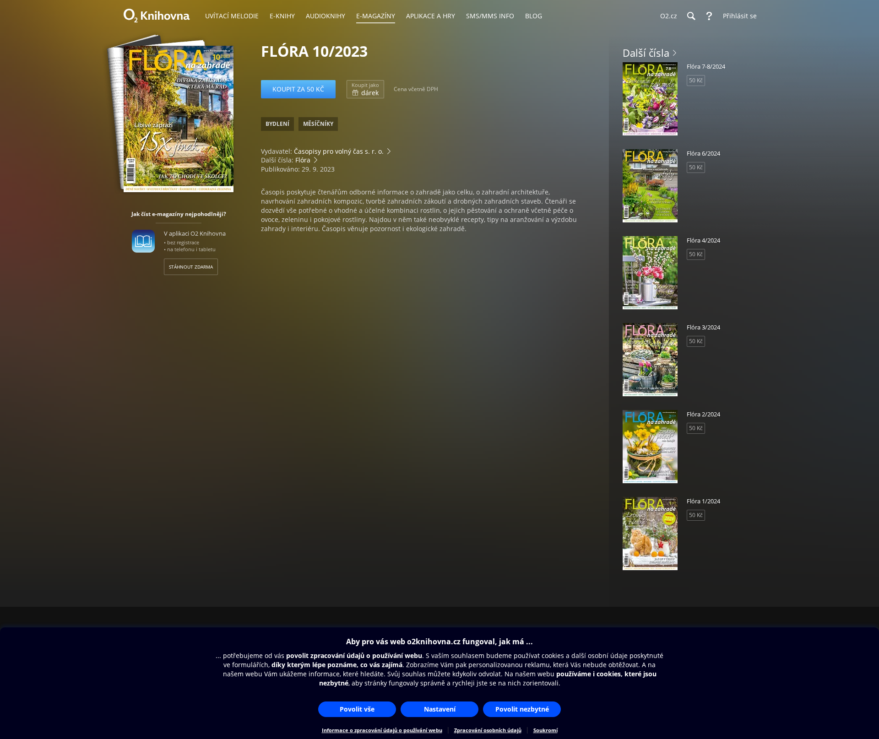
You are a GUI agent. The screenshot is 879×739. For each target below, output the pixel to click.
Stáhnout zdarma (191, 267)
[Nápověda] (709, 16)
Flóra (302, 160)
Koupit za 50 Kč (298, 89)
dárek (365, 89)
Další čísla (646, 52)
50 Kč (696, 80)
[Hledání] (691, 16)
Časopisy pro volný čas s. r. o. (339, 151)
